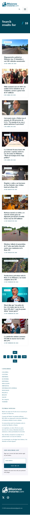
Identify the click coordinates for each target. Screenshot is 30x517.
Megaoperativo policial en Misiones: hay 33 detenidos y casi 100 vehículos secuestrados (14, 59)
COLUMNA (5, 372)
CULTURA (5, 374)
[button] (19, 9)
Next (15, 361)
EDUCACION (5, 383)
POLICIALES (8, 42)
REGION (4, 395)
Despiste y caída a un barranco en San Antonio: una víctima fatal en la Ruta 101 (14, 185)
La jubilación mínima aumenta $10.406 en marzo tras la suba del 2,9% (14, 338)
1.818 (24, 356)
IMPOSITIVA (5, 385)
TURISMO (5, 401)
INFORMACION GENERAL (11, 260)
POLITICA (7, 71)
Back (15, 352)
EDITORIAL (5, 381)
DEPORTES (5, 376)
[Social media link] (3, 497)
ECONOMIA (7, 321)
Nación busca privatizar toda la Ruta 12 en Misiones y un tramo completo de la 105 (15, 277)
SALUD (4, 397)
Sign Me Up (15, 465)
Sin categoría (5, 399)
